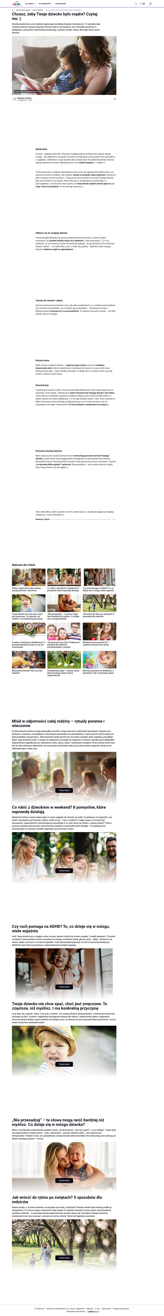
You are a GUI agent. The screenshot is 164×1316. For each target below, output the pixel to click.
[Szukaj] (136, 3)
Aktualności (60, 4)
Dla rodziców (44, 4)
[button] (142, 3)
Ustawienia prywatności (75, 1311)
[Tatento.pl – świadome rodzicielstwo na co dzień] (19, 4)
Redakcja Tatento (24, 98)
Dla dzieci (29, 4)
